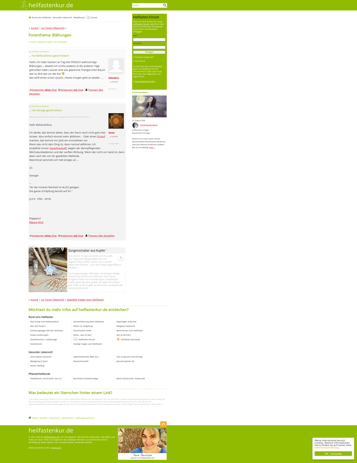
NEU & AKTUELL (123, 335)
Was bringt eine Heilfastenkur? (44, 321)
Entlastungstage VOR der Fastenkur (46, 330)
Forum (94, 17)
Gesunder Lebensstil (62, 17)
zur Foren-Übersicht (52, 299)
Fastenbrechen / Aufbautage (43, 339)
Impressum (54, 418)
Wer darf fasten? (38, 326)
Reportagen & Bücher (126, 321)
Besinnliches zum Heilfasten (129, 330)
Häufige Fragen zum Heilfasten (87, 344)
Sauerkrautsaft (58, 148)
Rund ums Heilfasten (41, 17)
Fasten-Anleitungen (39, 335)
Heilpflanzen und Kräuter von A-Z (45, 378)
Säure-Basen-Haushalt (40, 356)
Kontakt (43, 418)
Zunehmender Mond (148, 125)
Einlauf (101, 136)
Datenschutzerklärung (327, 447)
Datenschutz (68, 418)
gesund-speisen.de (125, 361)
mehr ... (152, 147)
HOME (35, 418)
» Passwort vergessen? (143, 57)
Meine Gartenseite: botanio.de (130, 378)
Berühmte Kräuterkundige (85, 378)
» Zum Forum (139, 61)
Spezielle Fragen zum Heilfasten (85, 299)
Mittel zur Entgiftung (83, 326)
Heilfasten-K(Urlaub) (130, 339)
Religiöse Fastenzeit (125, 326)
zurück (34, 299)
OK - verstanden (333, 453)
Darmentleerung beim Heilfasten (88, 321)
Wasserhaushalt (80, 361)
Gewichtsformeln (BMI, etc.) (86, 356)
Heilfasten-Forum (87, 339)
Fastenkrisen (36, 344)
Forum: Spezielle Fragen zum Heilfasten (48, 42)
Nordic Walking (37, 365)
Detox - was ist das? (82, 335)
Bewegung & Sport (39, 361)
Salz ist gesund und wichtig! (129, 356)
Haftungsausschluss (85, 418)
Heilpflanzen (79, 17)
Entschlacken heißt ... (83, 330)
